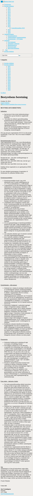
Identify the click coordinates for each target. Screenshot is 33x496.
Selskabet (7, 40)
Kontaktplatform (12, 36)
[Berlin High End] (8, 1)
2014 (9, 12)
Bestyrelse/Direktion (13, 48)
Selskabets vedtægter (13, 43)
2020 (9, 22)
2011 (9, 7)
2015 (9, 14)
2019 (9, 20)
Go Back (3, 92)
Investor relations (9, 6)
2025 (9, 31)
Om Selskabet (11, 42)
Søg (6, 50)
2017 (9, 17)
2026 (9, 32)
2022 (9, 25)
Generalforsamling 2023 (18, 28)
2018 (9, 18)
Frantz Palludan (5, 103)
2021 (9, 23)
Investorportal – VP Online (15, 39)
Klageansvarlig (12, 47)
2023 (9, 26)
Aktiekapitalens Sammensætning (17, 37)
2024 (9, 29)
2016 (9, 15)
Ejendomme (7, 4)
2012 (9, 9)
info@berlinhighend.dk (7, 494)
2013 (9, 11)
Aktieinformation (9, 34)
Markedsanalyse (12, 45)
